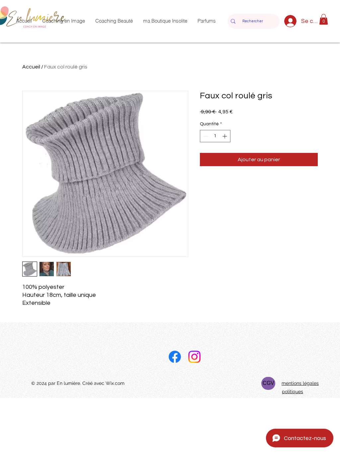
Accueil (31, 66)
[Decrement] (205, 136)
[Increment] (225, 136)
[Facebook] (175, 357)
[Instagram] (194, 357)
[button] (323, 19)
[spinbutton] (215, 136)
